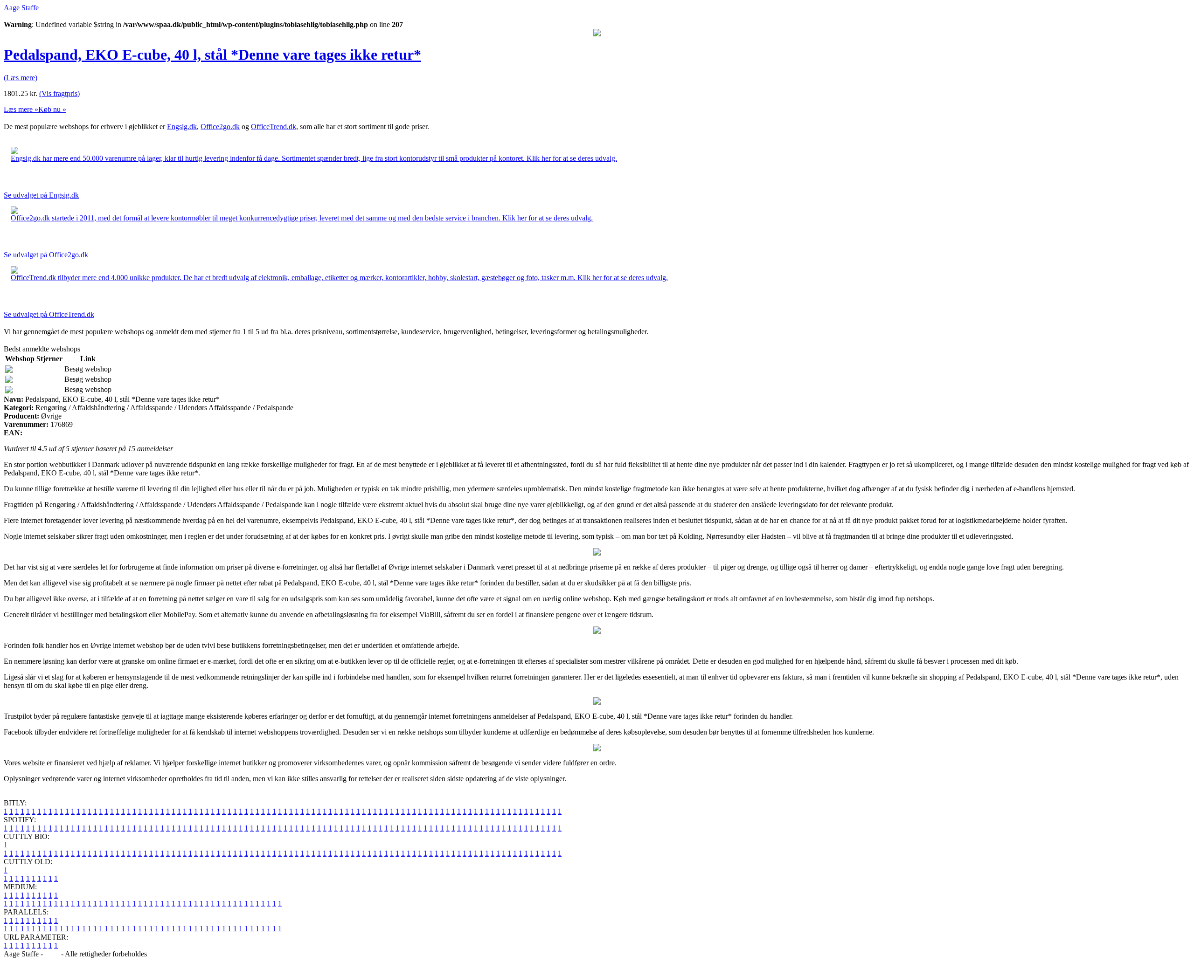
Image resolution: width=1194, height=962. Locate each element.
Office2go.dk (220, 127)
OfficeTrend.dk (273, 127)
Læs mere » (21, 109)
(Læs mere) (20, 78)
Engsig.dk (182, 127)
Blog (52, 954)
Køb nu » (52, 109)
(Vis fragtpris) (59, 93)
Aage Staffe (21, 8)
